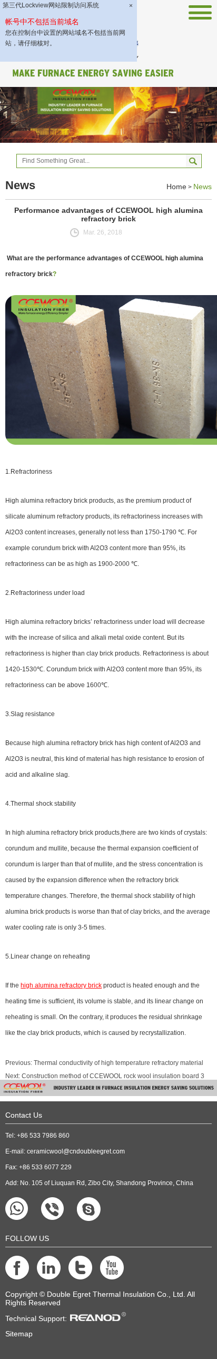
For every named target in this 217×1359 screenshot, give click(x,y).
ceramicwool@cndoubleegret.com (76, 1151)
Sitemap (19, 1333)
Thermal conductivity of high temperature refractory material (118, 1063)
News (202, 186)
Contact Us (23, 1115)
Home (176, 186)
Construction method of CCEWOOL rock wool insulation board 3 (113, 1076)
